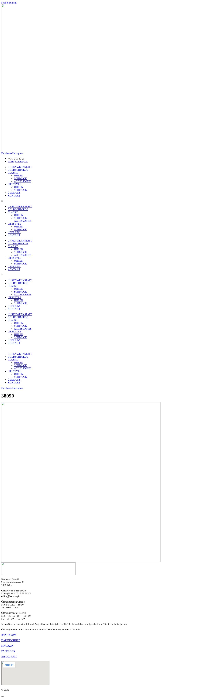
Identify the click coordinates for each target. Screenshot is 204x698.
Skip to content (8, 2)
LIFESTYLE (14, 184)
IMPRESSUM (8, 635)
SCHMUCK (20, 178)
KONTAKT (14, 195)
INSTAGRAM (9, 656)
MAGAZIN (7, 645)
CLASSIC (13, 172)
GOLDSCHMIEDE (18, 169)
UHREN (18, 175)
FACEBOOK (8, 651)
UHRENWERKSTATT (20, 167)
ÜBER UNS (14, 192)
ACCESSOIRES (22, 181)
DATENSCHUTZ (10, 640)
